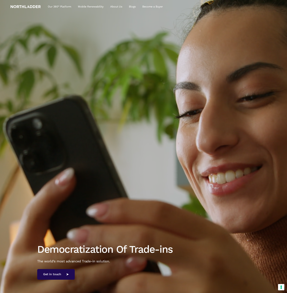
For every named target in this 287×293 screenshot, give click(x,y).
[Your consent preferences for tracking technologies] (281, 287)
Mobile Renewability (91, 6)
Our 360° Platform (59, 6)
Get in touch (52, 274)
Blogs (132, 6)
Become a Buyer (152, 6)
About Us (116, 6)
